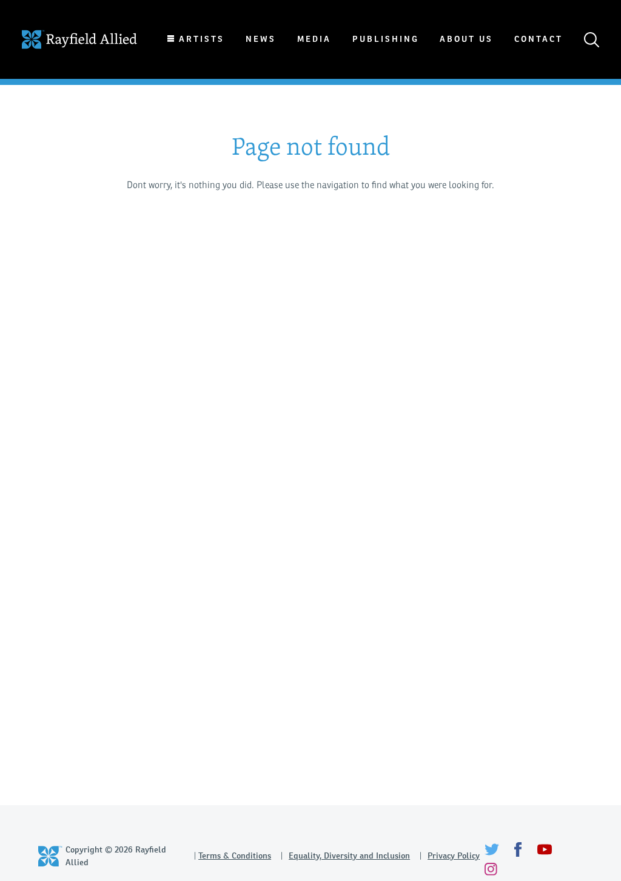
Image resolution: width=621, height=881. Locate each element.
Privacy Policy (454, 855)
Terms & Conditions (234, 855)
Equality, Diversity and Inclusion (349, 855)
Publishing (385, 39)
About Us (466, 39)
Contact (538, 39)
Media (314, 39)
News (261, 39)
